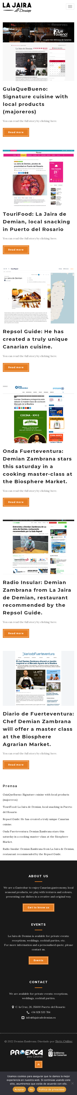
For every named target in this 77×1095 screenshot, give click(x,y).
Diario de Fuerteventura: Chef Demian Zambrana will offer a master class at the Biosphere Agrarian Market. (38, 729)
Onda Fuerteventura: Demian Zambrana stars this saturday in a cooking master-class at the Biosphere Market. (38, 466)
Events (38, 960)
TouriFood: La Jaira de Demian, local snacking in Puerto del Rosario (36, 221)
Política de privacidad (51, 1089)
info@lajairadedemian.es (41, 1017)
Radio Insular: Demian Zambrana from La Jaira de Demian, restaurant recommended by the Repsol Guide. (37, 597)
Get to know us (38, 907)
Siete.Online (64, 1041)
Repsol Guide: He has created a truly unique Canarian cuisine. (35, 339)
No (31, 1089)
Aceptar (19, 1089)
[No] (72, 1083)
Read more (16, 132)
